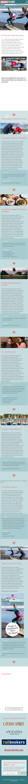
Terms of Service (14, 780)
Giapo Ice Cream (7, 532)
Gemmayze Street (13, 217)
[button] (27, 2)
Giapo (9, 497)
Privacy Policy (22, 779)
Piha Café (8, 645)
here (19, 182)
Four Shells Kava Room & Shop (10, 397)
